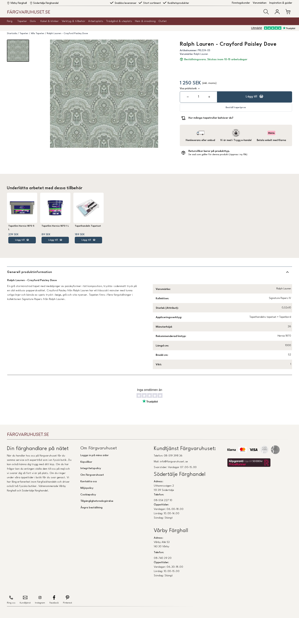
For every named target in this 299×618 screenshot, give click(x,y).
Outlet (163, 21)
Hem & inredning (145, 21)
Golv (33, 21)
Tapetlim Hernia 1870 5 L (21, 228)
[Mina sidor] (277, 11)
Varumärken (259, 3)
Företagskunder (241, 3)
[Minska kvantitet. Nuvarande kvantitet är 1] (188, 96)
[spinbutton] (198, 96)
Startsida (12, 33)
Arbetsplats (95, 21)
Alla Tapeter (37, 33)
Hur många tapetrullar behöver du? (210, 118)
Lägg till (251, 96)
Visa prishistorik (188, 88)
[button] (266, 11)
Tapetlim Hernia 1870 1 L (55, 226)
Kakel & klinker (49, 21)
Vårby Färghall (18, 3)
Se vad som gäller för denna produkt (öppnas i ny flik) (217, 154)
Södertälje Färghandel (45, 3)
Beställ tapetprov (236, 107)
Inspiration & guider (280, 3)
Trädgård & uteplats (119, 21)
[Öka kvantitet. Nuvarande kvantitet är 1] (209, 96)
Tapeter (22, 21)
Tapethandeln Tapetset (88, 226)
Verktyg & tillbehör (73, 21)
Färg (9, 21)
